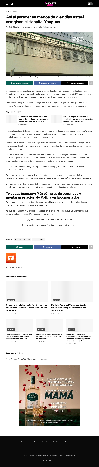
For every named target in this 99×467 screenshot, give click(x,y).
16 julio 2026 (68, 124)
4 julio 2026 (41, 341)
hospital (53, 202)
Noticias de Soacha (22, 239)
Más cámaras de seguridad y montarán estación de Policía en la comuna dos (43, 195)
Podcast (74, 442)
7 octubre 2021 (28, 27)
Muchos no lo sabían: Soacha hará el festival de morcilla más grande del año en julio (49, 336)
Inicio (8, 11)
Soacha (14, 11)
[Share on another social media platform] (91, 83)
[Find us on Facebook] (43, 460)
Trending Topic (38, 239)
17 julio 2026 (23, 124)
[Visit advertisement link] (49, 395)
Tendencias (57, 442)
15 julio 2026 (11, 341)
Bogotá (48, 442)
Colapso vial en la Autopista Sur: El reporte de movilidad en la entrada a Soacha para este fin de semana (33, 119)
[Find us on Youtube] (50, 460)
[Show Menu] (7, 3)
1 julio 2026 (71, 344)
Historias (66, 442)
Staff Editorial (14, 27)
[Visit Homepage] (50, 4)
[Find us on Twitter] (47, 460)
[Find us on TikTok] (53, 460)
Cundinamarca (39, 442)
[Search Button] (12, 3)
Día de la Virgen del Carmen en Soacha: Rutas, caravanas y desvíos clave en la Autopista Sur (78, 119)
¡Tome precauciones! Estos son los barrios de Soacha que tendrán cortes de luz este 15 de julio (19, 336)
